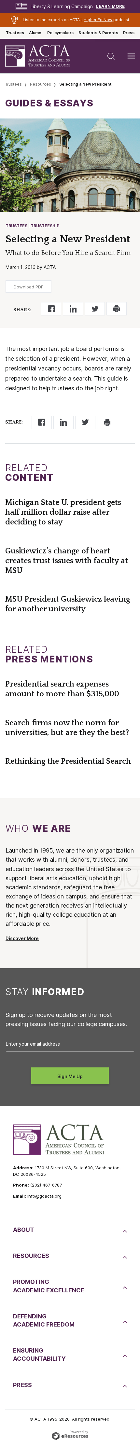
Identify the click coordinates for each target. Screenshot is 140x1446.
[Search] (111, 56)
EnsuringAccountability (39, 1354)
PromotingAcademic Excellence (48, 1285)
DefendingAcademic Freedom (44, 1320)
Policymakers (60, 32)
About (23, 1229)
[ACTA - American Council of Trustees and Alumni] (43, 56)
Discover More (22, 938)
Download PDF (28, 286)
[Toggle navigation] (131, 56)
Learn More (110, 6)
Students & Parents (98, 32)
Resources (40, 84)
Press (128, 32)
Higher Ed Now (98, 19)
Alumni (35, 32)
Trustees (15, 32)
